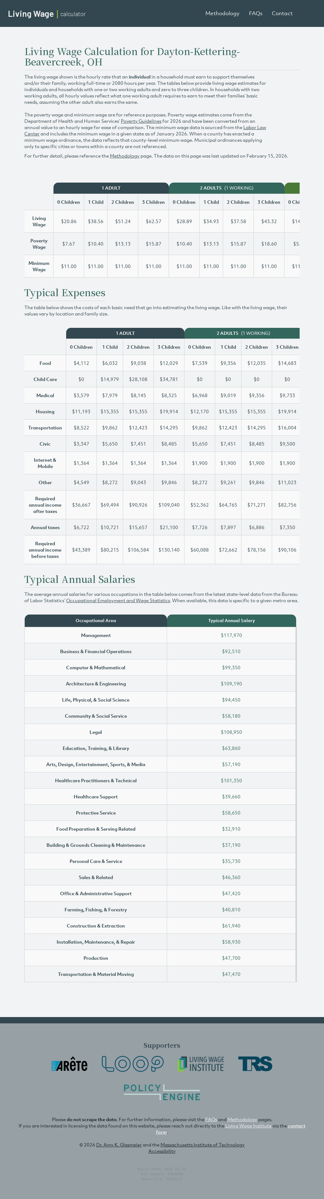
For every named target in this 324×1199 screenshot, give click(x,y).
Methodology (222, 13)
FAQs (255, 13)
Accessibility (162, 1151)
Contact (282, 13)
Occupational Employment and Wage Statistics (118, 600)
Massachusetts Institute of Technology (202, 1144)
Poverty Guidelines (141, 121)
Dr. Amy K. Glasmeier (119, 1144)
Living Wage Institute (248, 1125)
